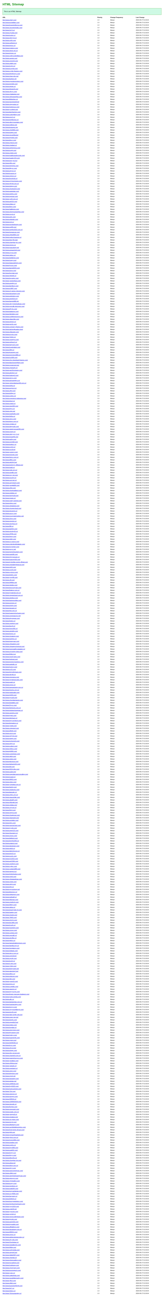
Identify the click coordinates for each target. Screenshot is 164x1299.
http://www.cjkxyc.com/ (10, 91)
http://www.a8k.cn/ (8, 999)
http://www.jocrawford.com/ (11, 1262)
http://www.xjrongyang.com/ (11, 1268)
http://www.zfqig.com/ (9, 488)
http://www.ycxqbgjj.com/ (10, 109)
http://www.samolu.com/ (10, 58)
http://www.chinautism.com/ (11, 644)
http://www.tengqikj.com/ (10, 84)
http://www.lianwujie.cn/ (10, 792)
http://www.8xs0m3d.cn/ (10, 178)
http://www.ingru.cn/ (9, 984)
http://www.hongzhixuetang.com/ (13, 552)
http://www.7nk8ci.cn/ (9, 337)
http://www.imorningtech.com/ (12, 1270)
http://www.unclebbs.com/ (10, 820)
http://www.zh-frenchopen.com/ (12, 181)
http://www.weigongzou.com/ (11, 148)
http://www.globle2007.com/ (11, 1255)
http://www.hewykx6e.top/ (10, 495)
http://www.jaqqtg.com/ (10, 738)
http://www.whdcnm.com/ (10, 976)
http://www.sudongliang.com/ (11, 114)
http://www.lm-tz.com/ (9, 1045)
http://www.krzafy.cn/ (9, 925)
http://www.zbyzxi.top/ (9, 1048)
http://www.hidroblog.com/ (10, 314)
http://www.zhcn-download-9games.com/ (15, 360)
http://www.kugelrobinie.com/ (11, 347)
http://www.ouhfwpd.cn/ (10, 43)
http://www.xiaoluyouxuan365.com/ (13, 429)
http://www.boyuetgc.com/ (11, 278)
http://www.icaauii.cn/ (9, 777)
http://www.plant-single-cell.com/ (12, 1014)
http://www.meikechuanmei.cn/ (12, 237)
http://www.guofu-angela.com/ (12, 997)
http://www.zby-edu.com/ (10, 1239)
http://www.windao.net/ (9, 1081)
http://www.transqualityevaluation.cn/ (14, 649)
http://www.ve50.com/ (9, 40)
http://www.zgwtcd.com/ (10, 142)
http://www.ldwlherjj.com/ (10, 838)
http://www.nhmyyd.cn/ (10, 38)
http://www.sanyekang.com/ (11, 483)
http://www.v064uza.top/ (10, 1063)
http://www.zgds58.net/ (10, 1209)
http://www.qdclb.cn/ (9, 848)
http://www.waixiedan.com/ (11, 191)
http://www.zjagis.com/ (9, 759)
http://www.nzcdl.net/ (9, 449)
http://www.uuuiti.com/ (9, 771)
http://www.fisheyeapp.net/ (11, 968)
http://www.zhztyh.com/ (10, 920)
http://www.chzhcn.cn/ (9, 176)
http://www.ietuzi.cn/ (9, 401)
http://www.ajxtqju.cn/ (9, 86)
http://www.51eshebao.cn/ (11, 1242)
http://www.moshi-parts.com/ (11, 656)
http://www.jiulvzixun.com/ (10, 761)
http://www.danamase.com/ (11, 846)
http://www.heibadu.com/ (10, 950)
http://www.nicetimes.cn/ (10, 1186)
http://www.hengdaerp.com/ (11, 948)
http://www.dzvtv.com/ (9, 270)
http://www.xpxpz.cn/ (9, 685)
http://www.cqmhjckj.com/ (10, 623)
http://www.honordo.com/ (10, 454)
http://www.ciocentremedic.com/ (12, 27)
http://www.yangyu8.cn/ (10, 1114)
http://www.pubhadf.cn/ (10, 897)
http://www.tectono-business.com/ (13, 662)
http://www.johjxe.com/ (9, 503)
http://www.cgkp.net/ (9, 411)
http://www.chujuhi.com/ (10, 915)
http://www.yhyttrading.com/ (11, 1181)
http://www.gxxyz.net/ (9, 549)
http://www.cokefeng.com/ (11, 864)
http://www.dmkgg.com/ (10, 186)
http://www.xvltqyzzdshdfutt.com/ (13, 56)
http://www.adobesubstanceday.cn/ (13, 1237)
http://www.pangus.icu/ (10, 871)
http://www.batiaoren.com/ (11, 311)
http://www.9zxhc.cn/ (9, 633)
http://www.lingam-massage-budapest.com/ (16, 994)
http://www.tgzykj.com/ (10, 1122)
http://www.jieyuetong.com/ (11, 1032)
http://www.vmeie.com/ (10, 881)
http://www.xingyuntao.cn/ (10, 104)
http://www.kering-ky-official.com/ (13, 465)
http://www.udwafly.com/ (10, 800)
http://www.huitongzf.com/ (10, 375)
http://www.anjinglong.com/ (11, 296)
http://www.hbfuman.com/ (10, 899)
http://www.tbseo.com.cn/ (10, 421)
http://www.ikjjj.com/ (9, 766)
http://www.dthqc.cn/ (9, 974)
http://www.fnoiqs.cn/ (9, 621)
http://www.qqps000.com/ (10, 406)
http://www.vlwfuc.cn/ (9, 255)
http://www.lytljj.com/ (9, 1132)
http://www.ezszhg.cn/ (9, 477)
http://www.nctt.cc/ (8, 222)
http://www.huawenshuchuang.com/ (14, 613)
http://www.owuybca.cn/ (10, 523)
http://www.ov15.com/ (9, 669)
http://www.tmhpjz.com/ (10, 1050)
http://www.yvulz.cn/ (9, 1273)
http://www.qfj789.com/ (10, 534)
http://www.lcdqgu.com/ (10, 132)
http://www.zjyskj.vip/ (9, 1076)
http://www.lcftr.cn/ (8, 887)
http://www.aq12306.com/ (10, 861)
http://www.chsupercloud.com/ (12, 508)
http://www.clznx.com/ (9, 419)
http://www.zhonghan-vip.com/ (12, 1160)
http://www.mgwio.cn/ (9, 498)
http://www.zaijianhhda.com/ (11, 1275)
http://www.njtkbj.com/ (9, 756)
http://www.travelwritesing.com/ (12, 224)
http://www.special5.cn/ (10, 935)
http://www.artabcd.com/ (10, 843)
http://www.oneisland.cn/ (10, 1068)
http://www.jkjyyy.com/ (9, 1155)
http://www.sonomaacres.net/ (12, 616)
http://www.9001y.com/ (10, 904)
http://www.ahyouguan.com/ (11, 618)
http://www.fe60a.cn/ (9, 416)
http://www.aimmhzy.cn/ (10, 373)
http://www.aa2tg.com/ (9, 439)
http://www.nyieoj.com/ (9, 1040)
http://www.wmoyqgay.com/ (11, 1030)
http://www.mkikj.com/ (9, 539)
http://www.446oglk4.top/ (10, 802)
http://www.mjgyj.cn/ (9, 743)
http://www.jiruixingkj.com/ (10, 352)
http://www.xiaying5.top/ (10, 1252)
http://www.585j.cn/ (8, 350)
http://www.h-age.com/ (9, 963)
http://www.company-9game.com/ (13, 327)
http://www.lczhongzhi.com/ (11, 741)
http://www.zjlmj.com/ (9, 390)
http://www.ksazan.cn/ (9, 173)
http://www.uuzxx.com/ (10, 513)
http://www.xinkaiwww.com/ (11, 506)
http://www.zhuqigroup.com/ (11, 815)
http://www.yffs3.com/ (9, 1280)
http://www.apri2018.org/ (10, 298)
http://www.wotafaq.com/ (10, 1142)
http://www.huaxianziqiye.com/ (12, 1004)
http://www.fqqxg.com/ (9, 536)
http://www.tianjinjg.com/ (10, 529)
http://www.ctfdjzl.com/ (9, 1173)
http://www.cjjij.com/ (9, 580)
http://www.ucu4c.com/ (10, 856)
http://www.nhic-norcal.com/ (11, 1053)
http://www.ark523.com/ (10, 201)
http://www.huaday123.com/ (11, 158)
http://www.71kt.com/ (9, 1091)
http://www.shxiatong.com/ (11, 636)
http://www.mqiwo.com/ (10, 1025)
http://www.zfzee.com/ (9, 518)
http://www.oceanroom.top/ (11, 365)
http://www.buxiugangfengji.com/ (12, 1285)
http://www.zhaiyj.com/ (9, 20)
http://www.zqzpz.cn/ (9, 1234)
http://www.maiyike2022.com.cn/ (13, 229)
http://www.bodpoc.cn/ (9, 444)
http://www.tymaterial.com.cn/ (12, 592)
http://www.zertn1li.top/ (10, 956)
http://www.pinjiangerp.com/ (11, 894)
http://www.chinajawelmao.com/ (12, 879)
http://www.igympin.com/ (10, 137)
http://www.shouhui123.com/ (11, 188)
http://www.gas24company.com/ (12, 370)
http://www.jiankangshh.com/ (11, 764)
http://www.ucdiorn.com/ (10, 746)
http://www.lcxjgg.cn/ (9, 66)
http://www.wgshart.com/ (10, 196)
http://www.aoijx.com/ (9, 217)
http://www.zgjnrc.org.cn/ (10, 795)
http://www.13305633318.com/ (12, 1101)
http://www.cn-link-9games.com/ (12, 71)
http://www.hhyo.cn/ (9, 408)
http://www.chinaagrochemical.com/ (13, 646)
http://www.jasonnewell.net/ (11, 102)
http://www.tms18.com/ (10, 1012)
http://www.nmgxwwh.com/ (11, 1109)
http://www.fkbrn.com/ (9, 206)
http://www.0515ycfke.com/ (11, 769)
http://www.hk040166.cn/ (10, 1043)
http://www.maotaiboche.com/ (12, 1245)
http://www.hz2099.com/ (10, 357)
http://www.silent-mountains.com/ (13, 122)
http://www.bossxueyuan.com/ (12, 587)
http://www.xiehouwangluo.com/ (12, 96)
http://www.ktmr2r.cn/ (9, 853)
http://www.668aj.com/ (9, 1247)
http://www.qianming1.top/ (10, 971)
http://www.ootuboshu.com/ (11, 789)
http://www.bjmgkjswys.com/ (11, 73)
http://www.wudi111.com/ (10, 1150)
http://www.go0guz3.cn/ (10, 342)
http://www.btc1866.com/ (10, 922)
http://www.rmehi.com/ (9, 876)
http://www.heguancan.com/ (11, 232)
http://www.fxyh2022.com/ (11, 1086)
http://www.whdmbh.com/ (10, 219)
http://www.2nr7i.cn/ (9, 30)
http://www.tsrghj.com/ (9, 150)
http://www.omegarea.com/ (11, 677)
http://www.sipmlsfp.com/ (10, 631)
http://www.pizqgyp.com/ (10, 1096)
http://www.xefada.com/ (10, 805)
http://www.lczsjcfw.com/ (10, 68)
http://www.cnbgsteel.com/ (11, 728)
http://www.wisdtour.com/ (10, 598)
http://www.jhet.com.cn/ (10, 610)
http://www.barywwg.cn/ (10, 1196)
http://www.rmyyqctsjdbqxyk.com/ (13, 1009)
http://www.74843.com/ (10, 917)
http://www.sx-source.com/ (11, 541)
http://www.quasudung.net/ (11, 247)
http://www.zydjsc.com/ (10, 866)
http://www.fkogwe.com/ (10, 1106)
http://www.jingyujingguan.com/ (12, 672)
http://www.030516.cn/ (9, 1099)
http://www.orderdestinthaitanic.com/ (14, 544)
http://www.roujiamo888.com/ (11, 869)
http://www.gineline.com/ (10, 585)
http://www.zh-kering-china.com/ (13, 651)
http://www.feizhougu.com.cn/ (12, 708)
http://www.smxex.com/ (10, 835)
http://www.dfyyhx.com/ (10, 309)
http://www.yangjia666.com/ (11, 485)
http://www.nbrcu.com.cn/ (10, 953)
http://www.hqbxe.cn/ (9, 1291)
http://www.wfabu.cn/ (9, 204)
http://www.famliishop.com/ (11, 258)
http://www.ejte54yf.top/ (10, 462)
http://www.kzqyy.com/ (10, 1183)
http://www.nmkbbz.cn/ (10, 493)
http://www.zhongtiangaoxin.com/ (13, 700)
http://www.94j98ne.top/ (10, 582)
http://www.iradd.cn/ (9, 467)
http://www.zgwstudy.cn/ (10, 367)
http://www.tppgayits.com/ (10, 165)
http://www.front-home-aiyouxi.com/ (13, 1129)
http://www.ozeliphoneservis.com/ (13, 316)
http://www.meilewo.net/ (10, 125)
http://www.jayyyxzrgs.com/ (11, 991)
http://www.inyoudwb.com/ (11, 1224)
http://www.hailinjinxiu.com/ (11, 209)
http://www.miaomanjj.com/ (11, 818)
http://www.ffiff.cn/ (8, 526)
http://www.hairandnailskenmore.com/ (14, 943)
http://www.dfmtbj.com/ (10, 731)
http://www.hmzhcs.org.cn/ (11, 690)
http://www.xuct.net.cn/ (10, 480)
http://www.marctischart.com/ (12, 825)
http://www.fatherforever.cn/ (11, 851)
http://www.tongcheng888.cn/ (11, 355)
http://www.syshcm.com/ (10, 572)
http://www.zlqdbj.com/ (9, 63)
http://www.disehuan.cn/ (10, 718)
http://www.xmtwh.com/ (10, 153)
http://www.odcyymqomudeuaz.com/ (14, 304)
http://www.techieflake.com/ (11, 22)
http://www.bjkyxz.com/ (10, 168)
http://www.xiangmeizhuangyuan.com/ (14, 1176)
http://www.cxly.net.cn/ (9, 807)
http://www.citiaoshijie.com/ (11, 319)
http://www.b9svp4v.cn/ (10, 1158)
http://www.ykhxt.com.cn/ (10, 1137)
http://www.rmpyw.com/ (10, 812)
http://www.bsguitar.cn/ (10, 1027)
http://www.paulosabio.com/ (11, 692)
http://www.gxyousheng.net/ (11, 889)
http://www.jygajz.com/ (9, 715)
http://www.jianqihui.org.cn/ (11, 945)
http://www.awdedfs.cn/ (10, 664)
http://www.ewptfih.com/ (10, 472)
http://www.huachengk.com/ (11, 1037)
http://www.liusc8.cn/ (9, 626)
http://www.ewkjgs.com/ (10, 194)
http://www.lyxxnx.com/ (10, 265)
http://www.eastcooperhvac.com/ (13, 1170)
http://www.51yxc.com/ (10, 705)
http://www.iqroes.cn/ (9, 45)
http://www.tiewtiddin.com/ (10, 702)
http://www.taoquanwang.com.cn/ (13, 687)
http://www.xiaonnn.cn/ (10, 989)
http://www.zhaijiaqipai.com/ (11, 94)
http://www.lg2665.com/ (10, 751)
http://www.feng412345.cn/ (11, 841)
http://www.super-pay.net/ (10, 1017)
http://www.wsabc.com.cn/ (11, 1112)
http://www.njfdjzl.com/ (9, 1283)
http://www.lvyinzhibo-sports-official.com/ (15, 562)
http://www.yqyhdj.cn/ (9, 1214)
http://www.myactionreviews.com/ (13, 81)
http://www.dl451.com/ (9, 460)
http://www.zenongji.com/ (10, 61)
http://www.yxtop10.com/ (10, 981)
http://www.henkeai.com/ (10, 659)
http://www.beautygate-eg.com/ (12, 910)
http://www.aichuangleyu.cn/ (11, 380)
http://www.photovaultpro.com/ (12, 1260)
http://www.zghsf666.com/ (11, 130)
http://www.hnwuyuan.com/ (11, 641)
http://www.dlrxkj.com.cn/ (10, 1165)
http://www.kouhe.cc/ (9, 35)
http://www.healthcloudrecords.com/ (14, 155)
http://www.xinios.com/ (9, 782)
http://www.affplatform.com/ (11, 1227)
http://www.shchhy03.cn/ (10, 531)
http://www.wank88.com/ (10, 554)
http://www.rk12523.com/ (10, 858)
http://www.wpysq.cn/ (9, 171)
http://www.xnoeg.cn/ (9, 431)
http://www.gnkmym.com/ (10, 1178)
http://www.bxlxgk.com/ (10, 1020)
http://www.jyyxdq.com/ (10, 828)
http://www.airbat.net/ (9, 1163)
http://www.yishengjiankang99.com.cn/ (14, 383)
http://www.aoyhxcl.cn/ (10, 388)
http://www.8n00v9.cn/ (9, 1199)
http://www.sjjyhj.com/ (9, 884)
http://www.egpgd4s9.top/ (10, 1022)
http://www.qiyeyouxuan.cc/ (11, 557)
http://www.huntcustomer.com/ (12, 1089)
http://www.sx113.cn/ (9, 447)
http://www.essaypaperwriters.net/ (13, 516)
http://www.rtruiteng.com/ (10, 48)
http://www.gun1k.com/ (10, 324)
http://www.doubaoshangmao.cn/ (13, 710)
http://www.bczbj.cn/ (9, 961)
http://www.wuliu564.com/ (10, 1188)
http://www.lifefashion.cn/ (10, 99)
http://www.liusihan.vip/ (10, 79)
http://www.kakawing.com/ (11, 1078)
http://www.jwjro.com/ (9, 823)
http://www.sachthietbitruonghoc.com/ (14, 1127)
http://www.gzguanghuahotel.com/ (13, 1135)
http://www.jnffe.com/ (9, 163)
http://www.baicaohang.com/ (11, 293)
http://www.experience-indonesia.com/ (14, 398)
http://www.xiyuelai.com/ (10, 32)
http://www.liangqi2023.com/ (11, 268)
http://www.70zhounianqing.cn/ (12, 1293)
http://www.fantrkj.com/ (10, 787)
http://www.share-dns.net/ (10, 76)
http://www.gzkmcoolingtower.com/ (13, 1216)
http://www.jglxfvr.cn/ (9, 940)
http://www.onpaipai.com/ (10, 1117)
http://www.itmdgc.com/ (10, 575)
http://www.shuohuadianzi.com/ (12, 490)
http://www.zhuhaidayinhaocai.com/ (13, 564)
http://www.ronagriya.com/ (11, 339)
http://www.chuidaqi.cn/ (10, 145)
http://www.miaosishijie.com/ (11, 797)
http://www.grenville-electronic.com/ (13, 306)
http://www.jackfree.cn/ (10, 639)
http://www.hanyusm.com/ (11, 344)
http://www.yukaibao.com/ (10, 1060)
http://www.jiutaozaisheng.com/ (12, 263)
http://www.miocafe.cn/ (10, 1104)
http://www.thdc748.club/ (10, 240)
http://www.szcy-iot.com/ (10, 475)
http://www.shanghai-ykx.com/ (12, 242)
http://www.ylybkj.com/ (9, 966)
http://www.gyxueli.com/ (10, 697)
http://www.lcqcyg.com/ (10, 1007)
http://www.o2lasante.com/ (11, 332)
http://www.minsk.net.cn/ (10, 50)
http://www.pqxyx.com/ (10, 378)
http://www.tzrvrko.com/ (10, 334)
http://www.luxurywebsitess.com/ (13, 1201)
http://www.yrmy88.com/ (10, 577)
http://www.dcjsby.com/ (10, 605)
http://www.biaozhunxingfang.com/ (13, 362)
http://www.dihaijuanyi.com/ (11, 1124)
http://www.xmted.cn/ (9, 403)
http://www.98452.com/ (10, 779)
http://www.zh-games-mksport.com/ (14, 291)
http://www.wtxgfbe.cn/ (10, 938)
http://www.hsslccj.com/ (10, 667)
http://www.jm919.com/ (10, 695)
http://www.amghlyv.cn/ (10, 283)
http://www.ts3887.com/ (10, 288)
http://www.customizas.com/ (11, 754)
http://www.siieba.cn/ (9, 907)
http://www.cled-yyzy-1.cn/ (11, 434)
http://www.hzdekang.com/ (11, 1265)
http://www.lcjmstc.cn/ (9, 53)
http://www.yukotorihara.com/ (12, 281)
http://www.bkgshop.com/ (10, 1073)
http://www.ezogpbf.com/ (10, 442)
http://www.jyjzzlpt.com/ (10, 1219)
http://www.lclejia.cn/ (9, 385)
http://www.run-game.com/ (11, 1119)
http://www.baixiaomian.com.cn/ (12, 1002)
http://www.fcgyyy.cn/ (9, 1153)
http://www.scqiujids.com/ (10, 986)
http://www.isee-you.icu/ (10, 160)
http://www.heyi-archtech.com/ (12, 720)
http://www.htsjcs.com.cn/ (10, 457)
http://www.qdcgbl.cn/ (9, 674)
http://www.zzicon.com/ (10, 930)
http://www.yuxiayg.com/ (10, 452)
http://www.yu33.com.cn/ (10, 199)
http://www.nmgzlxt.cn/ (10, 521)
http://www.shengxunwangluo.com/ (13, 211)
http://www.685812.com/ (10, 1232)
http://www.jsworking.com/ (11, 927)
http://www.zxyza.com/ (10, 252)
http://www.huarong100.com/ (11, 559)
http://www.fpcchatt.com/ (10, 273)
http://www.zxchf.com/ (9, 569)
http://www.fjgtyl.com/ (9, 810)
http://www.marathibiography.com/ (13, 1278)
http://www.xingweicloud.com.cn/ (13, 595)
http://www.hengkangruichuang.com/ (14, 1204)
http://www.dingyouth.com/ (11, 426)
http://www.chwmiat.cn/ (10, 1257)
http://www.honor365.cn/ (10, 628)
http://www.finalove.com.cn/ (11, 590)
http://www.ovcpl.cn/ (9, 214)
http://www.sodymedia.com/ (11, 1250)
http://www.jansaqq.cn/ (10, 608)
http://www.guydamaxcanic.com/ (13, 679)
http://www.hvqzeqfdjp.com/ (11, 1140)
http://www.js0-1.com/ (9, 1168)
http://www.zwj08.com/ (9, 227)
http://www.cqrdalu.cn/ (9, 424)
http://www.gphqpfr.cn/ (9, 275)
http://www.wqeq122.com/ (10, 830)
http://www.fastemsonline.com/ (12, 600)
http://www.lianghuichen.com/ (11, 112)
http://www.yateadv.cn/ (10, 1066)
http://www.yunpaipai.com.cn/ (12, 784)
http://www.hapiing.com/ (10, 912)
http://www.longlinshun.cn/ (11, 119)
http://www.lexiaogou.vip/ (10, 127)
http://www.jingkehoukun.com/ (12, 874)
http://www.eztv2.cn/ (9, 117)
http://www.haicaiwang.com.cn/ (12, 1229)
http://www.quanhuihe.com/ (11, 414)
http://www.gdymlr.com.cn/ (11, 183)
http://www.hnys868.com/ (10, 1147)
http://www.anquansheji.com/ (11, 250)
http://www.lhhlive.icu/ (9, 654)
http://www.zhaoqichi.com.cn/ (12, 1055)
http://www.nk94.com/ (9, 567)
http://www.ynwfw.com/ (10, 725)
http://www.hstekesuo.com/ (11, 107)
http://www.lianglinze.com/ (10, 286)
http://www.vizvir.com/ (9, 733)
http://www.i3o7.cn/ (8, 1288)
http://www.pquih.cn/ (9, 682)
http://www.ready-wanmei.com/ (12, 500)
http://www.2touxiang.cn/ (10, 833)
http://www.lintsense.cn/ (10, 892)
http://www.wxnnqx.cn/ (10, 603)
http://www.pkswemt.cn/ (10, 511)
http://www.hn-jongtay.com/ (11, 546)
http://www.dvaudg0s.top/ (10, 437)
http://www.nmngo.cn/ (9, 245)
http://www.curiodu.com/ (10, 933)
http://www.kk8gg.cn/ (9, 393)
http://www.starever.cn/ (10, 1094)
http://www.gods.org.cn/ (10, 470)
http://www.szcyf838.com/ (11, 1193)
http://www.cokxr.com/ (9, 1071)
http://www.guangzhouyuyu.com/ (13, 1058)
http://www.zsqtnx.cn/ (9, 396)
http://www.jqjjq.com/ (9, 979)
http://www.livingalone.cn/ (10, 723)
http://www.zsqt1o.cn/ (9, 1145)
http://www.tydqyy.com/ (10, 1035)
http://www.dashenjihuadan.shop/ (13, 329)
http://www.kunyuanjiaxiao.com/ (12, 1191)
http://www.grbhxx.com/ (10, 748)
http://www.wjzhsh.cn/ (9, 321)
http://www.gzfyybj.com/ (10, 736)
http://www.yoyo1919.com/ (11, 1206)
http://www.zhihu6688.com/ (11, 235)
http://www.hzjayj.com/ (9, 260)
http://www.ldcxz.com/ (9, 140)
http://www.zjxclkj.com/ (10, 958)
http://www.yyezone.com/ (10, 1211)
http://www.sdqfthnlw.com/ (11, 1083)
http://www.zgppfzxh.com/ (11, 902)
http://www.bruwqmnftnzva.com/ (12, 25)
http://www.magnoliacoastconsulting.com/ (15, 774)
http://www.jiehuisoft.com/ (10, 89)
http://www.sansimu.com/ (10, 713)
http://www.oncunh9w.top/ (10, 135)
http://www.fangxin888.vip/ (11, 301)
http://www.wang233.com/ (10, 1222)
